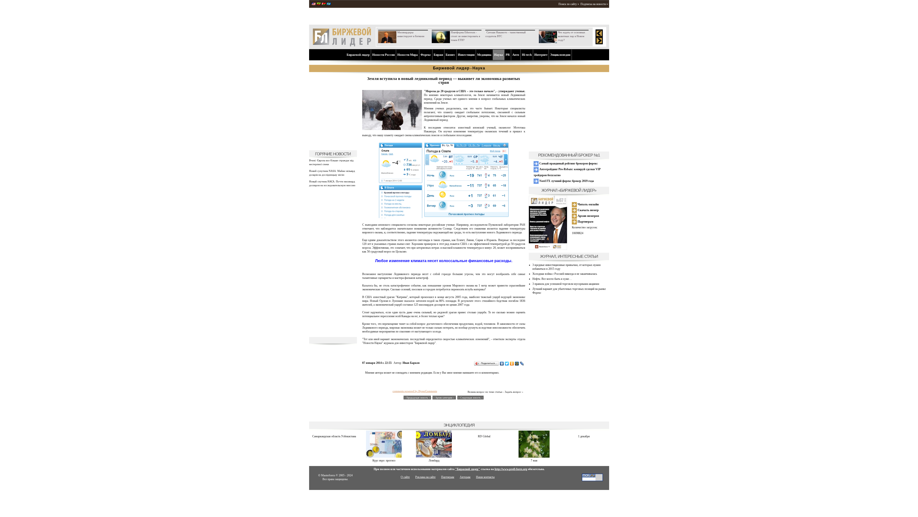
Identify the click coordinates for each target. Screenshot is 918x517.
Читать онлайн (588, 204)
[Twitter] (506, 363)
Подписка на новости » (594, 4)
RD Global (484, 436)
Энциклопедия (560, 54)
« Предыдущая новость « (417, 397)
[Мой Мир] (516, 363)
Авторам (465, 477)
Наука (498, 54)
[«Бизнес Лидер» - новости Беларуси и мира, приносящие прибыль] (324, 4)
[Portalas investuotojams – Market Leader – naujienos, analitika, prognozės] (319, 4)
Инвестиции (466, 54)
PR (508, 54)
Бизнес (450, 54)
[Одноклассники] (511, 363)
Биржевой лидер (358, 54)
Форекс (426, 54)
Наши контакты (485, 477)
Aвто (515, 54)
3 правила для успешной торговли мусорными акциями (565, 284)
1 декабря (584, 436)
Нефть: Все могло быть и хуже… (552, 279)
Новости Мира (407, 54)
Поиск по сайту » (568, 4)
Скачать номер (588, 210)
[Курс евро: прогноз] (384, 456)
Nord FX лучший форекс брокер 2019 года (566, 181)
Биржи (438, 54)
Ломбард (434, 460)
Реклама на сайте (425, 477)
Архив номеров (588, 216)
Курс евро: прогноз (383, 460)
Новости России (383, 54)
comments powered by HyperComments (415, 391)
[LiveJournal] (522, 363)
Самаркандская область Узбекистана (334, 436)
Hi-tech (527, 54)
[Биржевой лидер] (342, 45)
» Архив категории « (444, 397)
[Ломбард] (434, 456)
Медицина (484, 54)
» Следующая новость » (470, 397)
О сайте (405, 477)
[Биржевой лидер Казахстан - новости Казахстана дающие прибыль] (329, 4)
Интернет (540, 54)
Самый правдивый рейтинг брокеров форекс (568, 163)
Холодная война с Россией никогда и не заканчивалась (564, 273)
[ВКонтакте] (501, 363)
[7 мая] (534, 456)
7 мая (534, 460)
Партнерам (585, 221)
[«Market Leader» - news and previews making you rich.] (313, 4)
